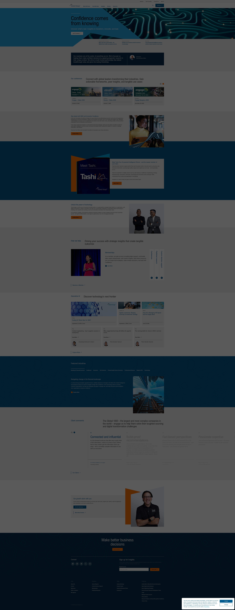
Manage (226, 604)
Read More (206, 606)
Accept (226, 601)
